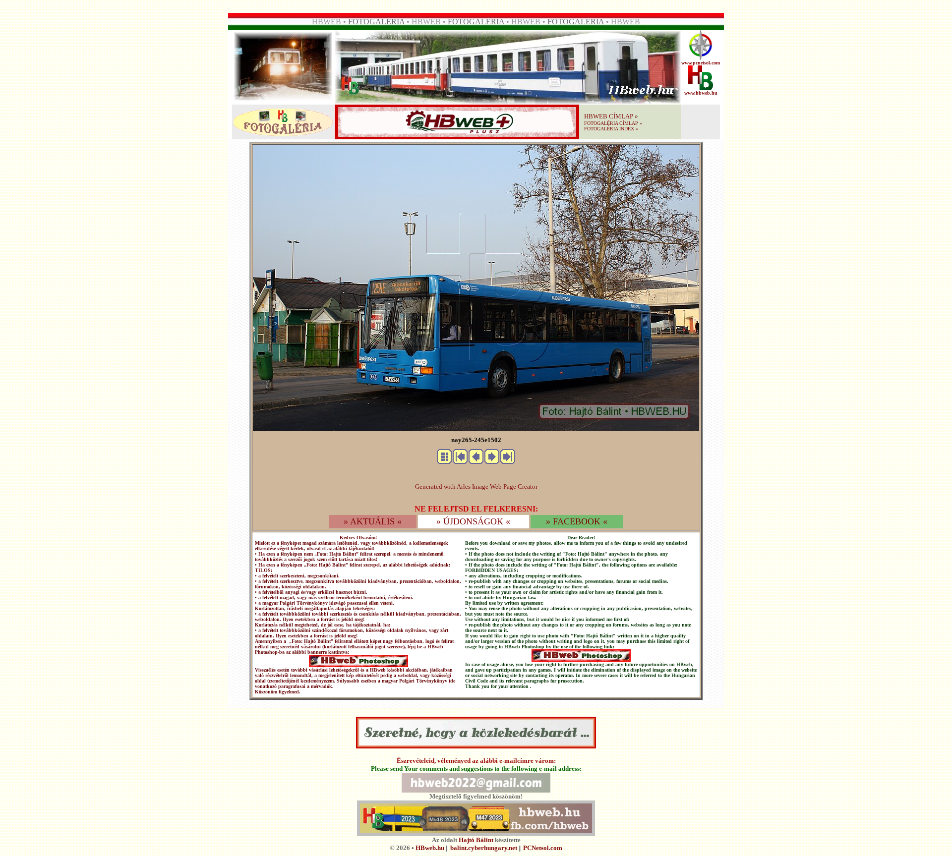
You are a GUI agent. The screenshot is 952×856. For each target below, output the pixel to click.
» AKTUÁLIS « (373, 521)
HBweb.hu (430, 848)
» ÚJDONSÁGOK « (473, 521)
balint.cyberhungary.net (483, 848)
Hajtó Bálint (476, 840)
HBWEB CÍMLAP (608, 116)
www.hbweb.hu (700, 93)
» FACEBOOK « (576, 521)
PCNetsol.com (542, 848)
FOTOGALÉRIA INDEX (609, 128)
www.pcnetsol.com (700, 62)
